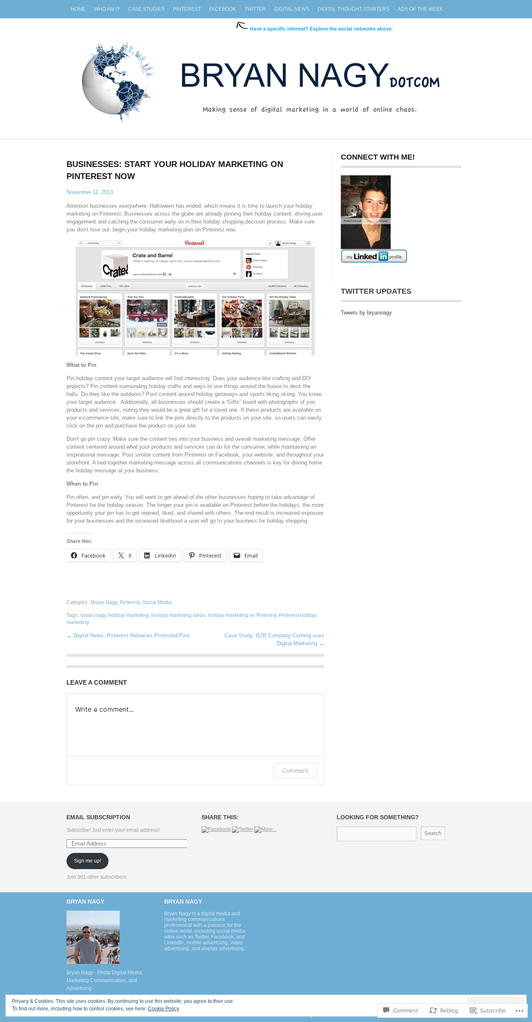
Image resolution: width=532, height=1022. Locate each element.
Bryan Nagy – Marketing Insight (266, 74)
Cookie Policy (163, 1009)
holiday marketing (128, 615)
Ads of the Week (420, 9)
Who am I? (107, 9)
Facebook (222, 9)
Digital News (291, 9)
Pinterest (187, 9)
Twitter (255, 9)
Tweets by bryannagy (366, 313)
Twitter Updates (376, 291)
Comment (295, 770)
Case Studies (146, 9)
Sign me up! (87, 861)
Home (78, 9)
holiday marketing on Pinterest (242, 615)
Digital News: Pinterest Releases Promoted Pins (132, 635)
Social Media (157, 602)
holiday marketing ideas (178, 615)
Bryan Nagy (104, 602)
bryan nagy (93, 615)
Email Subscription (98, 817)
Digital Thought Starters (353, 9)
